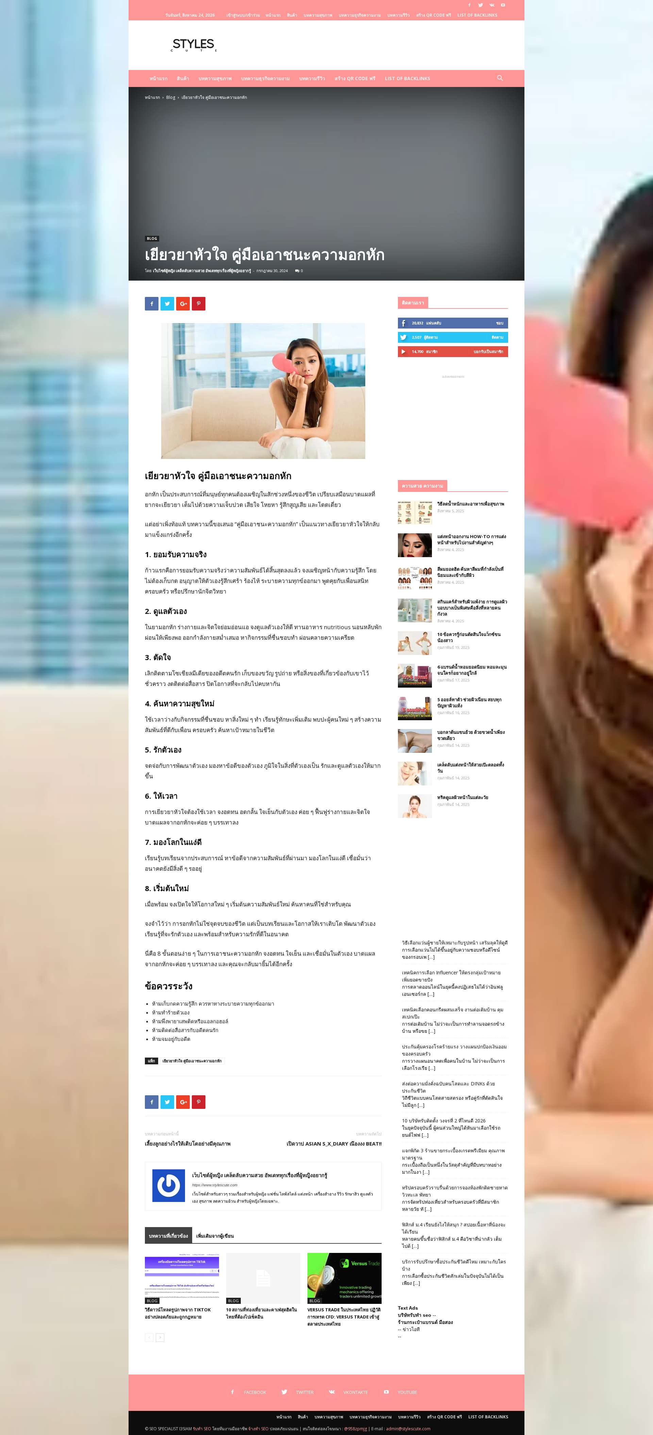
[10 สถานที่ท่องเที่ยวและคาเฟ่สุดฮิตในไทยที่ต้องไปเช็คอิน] (263, 1278)
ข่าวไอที (411, 1329)
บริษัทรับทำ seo (414, 1315)
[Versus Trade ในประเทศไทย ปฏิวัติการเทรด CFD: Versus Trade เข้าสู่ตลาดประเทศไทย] (344, 1278)
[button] (500, 79)
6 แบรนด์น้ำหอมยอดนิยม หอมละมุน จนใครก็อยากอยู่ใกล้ (472, 670)
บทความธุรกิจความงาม (360, 15)
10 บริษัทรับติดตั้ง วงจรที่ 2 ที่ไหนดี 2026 (444, 1120)
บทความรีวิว (398, 15)
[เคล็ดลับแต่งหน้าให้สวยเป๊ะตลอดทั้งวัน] (415, 773)
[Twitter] (480, 5)
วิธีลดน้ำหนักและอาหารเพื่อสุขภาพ (470, 504)
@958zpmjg (355, 1429)
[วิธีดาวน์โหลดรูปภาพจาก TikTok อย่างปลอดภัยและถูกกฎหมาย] (182, 1278)
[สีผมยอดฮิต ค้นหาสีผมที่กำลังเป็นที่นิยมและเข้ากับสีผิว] (415, 578)
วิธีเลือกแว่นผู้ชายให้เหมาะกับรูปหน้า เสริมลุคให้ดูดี (455, 942)
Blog (170, 97)
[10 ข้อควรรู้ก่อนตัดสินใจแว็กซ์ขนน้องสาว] (415, 643)
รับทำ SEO (202, 1429)
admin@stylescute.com (408, 1429)
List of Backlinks (477, 15)
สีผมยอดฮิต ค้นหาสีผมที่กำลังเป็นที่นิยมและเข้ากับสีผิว (470, 572)
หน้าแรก (273, 15)
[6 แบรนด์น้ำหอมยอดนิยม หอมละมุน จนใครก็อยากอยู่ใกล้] (415, 676)
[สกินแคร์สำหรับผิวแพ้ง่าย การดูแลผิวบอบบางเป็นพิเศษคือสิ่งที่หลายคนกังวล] (415, 610)
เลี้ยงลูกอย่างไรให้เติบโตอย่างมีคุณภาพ (188, 1143)
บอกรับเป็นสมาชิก (488, 351)
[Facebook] (469, 5)
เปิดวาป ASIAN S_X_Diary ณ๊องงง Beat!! (334, 1143)
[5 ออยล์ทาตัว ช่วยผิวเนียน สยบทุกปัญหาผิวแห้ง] (415, 708)
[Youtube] (503, 5)
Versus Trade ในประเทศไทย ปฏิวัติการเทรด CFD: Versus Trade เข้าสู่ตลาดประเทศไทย (344, 1317)
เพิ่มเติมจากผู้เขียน (215, 1236)
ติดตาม (497, 337)
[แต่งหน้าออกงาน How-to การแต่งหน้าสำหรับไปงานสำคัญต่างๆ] (415, 545)
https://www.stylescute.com (214, 1185)
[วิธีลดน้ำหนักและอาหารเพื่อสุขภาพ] (415, 513)
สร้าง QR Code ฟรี (433, 15)
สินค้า (292, 15)
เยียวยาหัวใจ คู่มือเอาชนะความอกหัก (192, 1060)
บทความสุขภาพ (318, 15)
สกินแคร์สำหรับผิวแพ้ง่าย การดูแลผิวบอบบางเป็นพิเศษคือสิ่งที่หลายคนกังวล (472, 608)
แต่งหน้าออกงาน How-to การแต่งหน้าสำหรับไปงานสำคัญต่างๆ (471, 539)
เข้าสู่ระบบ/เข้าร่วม (243, 15)
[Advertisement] (326, 151)
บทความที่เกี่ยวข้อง (168, 1236)
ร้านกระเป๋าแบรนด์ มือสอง (425, 1322)
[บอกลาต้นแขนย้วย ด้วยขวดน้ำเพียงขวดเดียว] (415, 741)
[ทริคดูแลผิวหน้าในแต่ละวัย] (415, 806)
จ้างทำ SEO (258, 1429)
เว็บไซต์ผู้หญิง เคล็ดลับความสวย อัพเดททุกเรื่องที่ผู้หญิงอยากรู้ (202, 270)
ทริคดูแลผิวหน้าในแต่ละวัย (462, 797)
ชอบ (499, 322)
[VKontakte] (492, 5)
